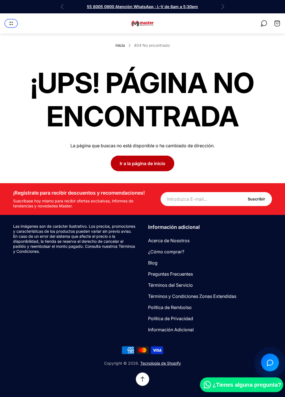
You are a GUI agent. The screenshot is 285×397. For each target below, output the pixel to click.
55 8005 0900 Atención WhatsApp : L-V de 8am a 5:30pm (142, 6)
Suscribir (256, 199)
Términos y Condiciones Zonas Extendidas (192, 296)
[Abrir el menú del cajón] (11, 23)
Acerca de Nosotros (169, 240)
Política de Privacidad (170, 318)
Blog (153, 263)
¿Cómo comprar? (166, 251)
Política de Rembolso (170, 307)
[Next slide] (222, 6)
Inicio (120, 45)
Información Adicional (171, 329)
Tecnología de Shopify (160, 363)
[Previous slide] (62, 6)
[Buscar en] (264, 23)
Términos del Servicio (170, 285)
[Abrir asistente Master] (270, 362)
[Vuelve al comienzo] (142, 379)
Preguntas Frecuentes (170, 274)
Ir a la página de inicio (142, 163)
